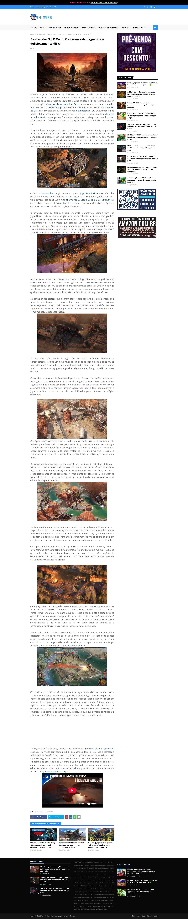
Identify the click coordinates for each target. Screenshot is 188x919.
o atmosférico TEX (85, 110)
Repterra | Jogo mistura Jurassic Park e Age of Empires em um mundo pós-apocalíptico (100, 845)
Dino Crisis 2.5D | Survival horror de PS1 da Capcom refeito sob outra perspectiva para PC (142, 158)
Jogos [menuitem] (42, 28)
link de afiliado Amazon (104, 2)
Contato (49, 7)
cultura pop (55, 107)
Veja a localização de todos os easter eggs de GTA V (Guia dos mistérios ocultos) (140, 892)
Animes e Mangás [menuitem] (88, 28)
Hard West (94, 748)
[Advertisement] (137, 257)
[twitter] (147, 7)
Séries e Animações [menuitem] (71, 28)
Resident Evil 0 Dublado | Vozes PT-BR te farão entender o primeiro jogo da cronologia (142, 169)
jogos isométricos (89, 193)
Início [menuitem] (34, 28)
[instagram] (151, 7)
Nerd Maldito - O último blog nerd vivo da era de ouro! (58, 916)
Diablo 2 (85, 199)
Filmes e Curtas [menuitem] (55, 28)
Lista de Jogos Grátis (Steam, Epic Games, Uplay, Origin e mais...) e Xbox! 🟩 (142, 84)
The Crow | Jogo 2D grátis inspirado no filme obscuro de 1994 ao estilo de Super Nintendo (142, 126)
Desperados (47, 193)
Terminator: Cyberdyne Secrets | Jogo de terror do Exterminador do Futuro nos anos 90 (55, 880)
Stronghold (108, 199)
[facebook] (144, 7)
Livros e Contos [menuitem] (139, 28)
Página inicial (34, 34)
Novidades (42, 34)
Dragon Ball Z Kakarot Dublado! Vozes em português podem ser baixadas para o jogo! (142, 115)
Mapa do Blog (40, 7)
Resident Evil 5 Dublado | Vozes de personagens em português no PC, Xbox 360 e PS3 (142, 105)
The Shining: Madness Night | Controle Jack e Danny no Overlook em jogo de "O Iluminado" (54, 869)
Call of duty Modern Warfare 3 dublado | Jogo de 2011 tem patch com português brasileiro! (142, 180)
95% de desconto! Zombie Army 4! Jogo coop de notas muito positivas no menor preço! (42, 845)
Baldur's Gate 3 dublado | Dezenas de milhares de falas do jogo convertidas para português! (141, 94)
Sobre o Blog (141, 916)
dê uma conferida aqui (56, 771)
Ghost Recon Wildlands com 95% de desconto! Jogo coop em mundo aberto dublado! (71, 845)
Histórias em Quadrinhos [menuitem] (109, 28)
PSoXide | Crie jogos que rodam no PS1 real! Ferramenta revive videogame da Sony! (141, 148)
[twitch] (154, 7)
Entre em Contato (152, 916)
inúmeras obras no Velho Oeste (62, 104)
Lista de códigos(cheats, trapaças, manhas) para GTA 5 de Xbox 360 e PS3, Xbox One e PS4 (141, 872)
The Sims (96, 199)
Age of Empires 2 (70, 199)
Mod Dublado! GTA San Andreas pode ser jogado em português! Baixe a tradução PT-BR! (142, 137)
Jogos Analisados (40, 811)
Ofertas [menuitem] (125, 28)
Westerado (108, 748)
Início (32, 7)
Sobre (56, 7)
